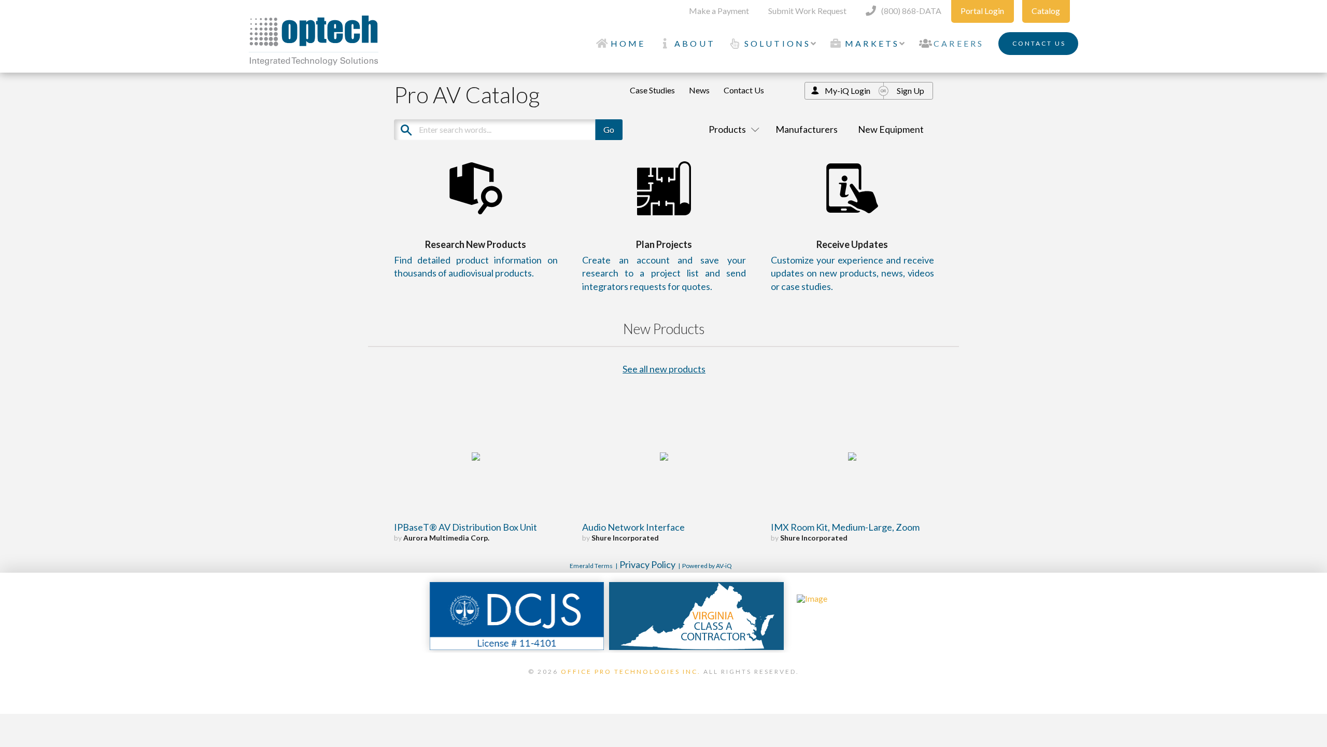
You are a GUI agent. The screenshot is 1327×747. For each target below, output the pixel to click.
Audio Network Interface (633, 527)
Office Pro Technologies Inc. (631, 671)
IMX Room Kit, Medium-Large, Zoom (845, 527)
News (699, 90)
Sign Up (910, 90)
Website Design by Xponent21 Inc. (663, 684)
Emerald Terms (591, 566)
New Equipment (891, 129)
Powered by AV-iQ (707, 566)
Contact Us (744, 90)
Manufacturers (806, 129)
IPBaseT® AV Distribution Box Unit (465, 527)
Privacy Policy (647, 564)
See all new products (664, 369)
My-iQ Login (847, 90)
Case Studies (652, 90)
